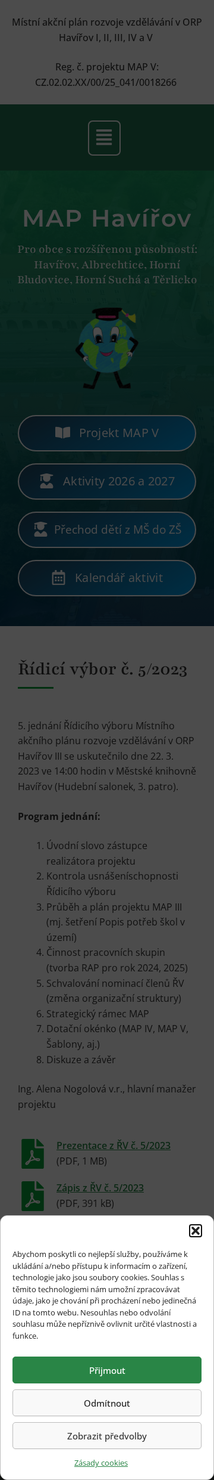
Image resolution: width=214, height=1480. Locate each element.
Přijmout (107, 1370)
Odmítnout (107, 1403)
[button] (196, 1231)
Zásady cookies (101, 1462)
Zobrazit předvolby (107, 1436)
